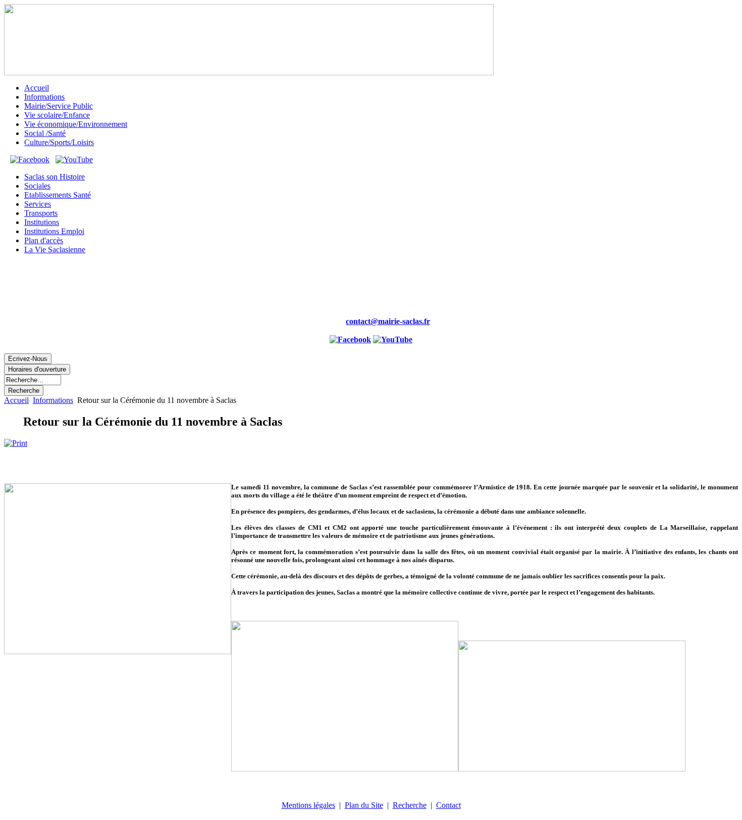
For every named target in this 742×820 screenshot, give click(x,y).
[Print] (15, 443)
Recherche (410, 805)
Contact (448, 805)
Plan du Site (364, 805)
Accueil (16, 400)
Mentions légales (308, 805)
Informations (53, 400)
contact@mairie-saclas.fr (388, 321)
